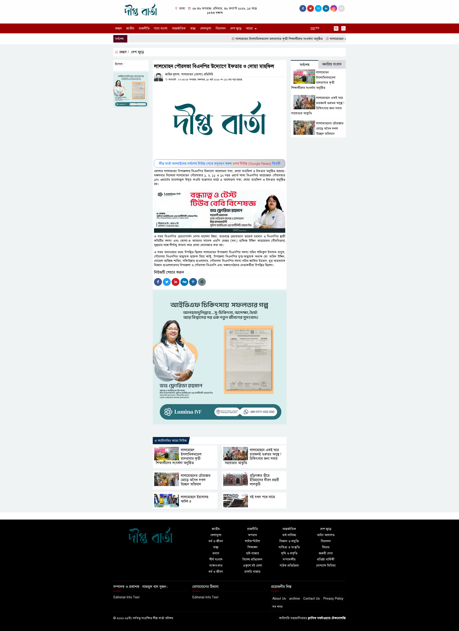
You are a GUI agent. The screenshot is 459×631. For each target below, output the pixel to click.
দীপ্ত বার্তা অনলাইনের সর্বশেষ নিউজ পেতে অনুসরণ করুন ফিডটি (219, 164)
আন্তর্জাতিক (179, 28)
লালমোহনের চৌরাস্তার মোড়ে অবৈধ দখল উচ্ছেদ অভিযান (195, 480)
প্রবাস (215, 553)
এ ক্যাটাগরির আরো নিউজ (171, 441)
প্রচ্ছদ (118, 28)
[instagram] (318, 8)
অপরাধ (252, 535)
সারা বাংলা (160, 28)
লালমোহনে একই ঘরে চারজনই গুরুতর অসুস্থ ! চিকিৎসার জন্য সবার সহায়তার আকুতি (253, 456)
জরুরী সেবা (326, 553)
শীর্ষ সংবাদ (216, 559)
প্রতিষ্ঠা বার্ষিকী (325, 559)
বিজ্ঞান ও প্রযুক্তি (289, 541)
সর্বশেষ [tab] (304, 65)
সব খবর (277, 607)
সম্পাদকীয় (289, 559)
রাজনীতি (144, 28)
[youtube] (333, 8)
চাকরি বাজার (252, 572)
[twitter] (310, 8)
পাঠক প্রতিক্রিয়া (289, 565)
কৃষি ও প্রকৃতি (289, 553)
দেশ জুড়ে (236, 28)
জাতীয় (130, 28)
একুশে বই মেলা (252, 565)
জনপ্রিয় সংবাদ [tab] (332, 64)
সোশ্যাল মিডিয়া (326, 565)
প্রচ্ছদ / (123, 52)
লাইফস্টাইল (252, 541)
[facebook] (302, 8)
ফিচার (326, 547)
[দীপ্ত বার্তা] (140, 11)
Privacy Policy (333, 598)
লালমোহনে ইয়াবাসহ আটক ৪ (194, 499)
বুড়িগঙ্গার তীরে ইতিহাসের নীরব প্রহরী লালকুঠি (264, 480)
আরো (249, 28)
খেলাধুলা (205, 28)
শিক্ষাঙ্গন (252, 547)
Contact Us (311, 598)
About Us (279, 598)
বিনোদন (221, 28)
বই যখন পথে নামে (262, 497)
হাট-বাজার (252, 553)
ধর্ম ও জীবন (216, 541)
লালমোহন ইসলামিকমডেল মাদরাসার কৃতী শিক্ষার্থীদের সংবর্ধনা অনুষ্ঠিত (264, 39)
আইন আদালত (326, 535)
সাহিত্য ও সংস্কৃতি (289, 547)
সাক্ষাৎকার (216, 565)
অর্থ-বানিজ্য (289, 535)
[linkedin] (326, 8)
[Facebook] (158, 282)
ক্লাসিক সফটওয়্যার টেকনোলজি (327, 618)
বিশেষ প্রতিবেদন (252, 559)
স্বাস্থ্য (193, 28)
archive (294, 598)
